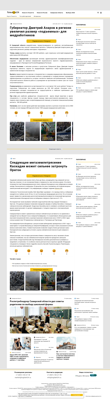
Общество (38, 357)
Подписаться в (41, 41)
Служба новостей (68, 23)
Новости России (62, 351)
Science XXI (58, 188)
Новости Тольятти (16, 352)
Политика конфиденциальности (93, 396)
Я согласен (77, 395)
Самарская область (17, 23)
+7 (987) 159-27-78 (23, 375)
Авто (77, 308)
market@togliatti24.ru (23, 377)
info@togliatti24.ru (54, 377)
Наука (79, 29)
